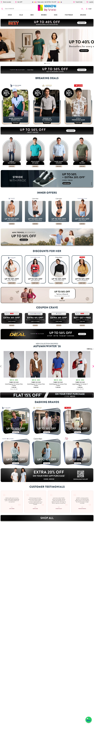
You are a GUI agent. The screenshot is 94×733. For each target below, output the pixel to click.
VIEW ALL (90, 349)
